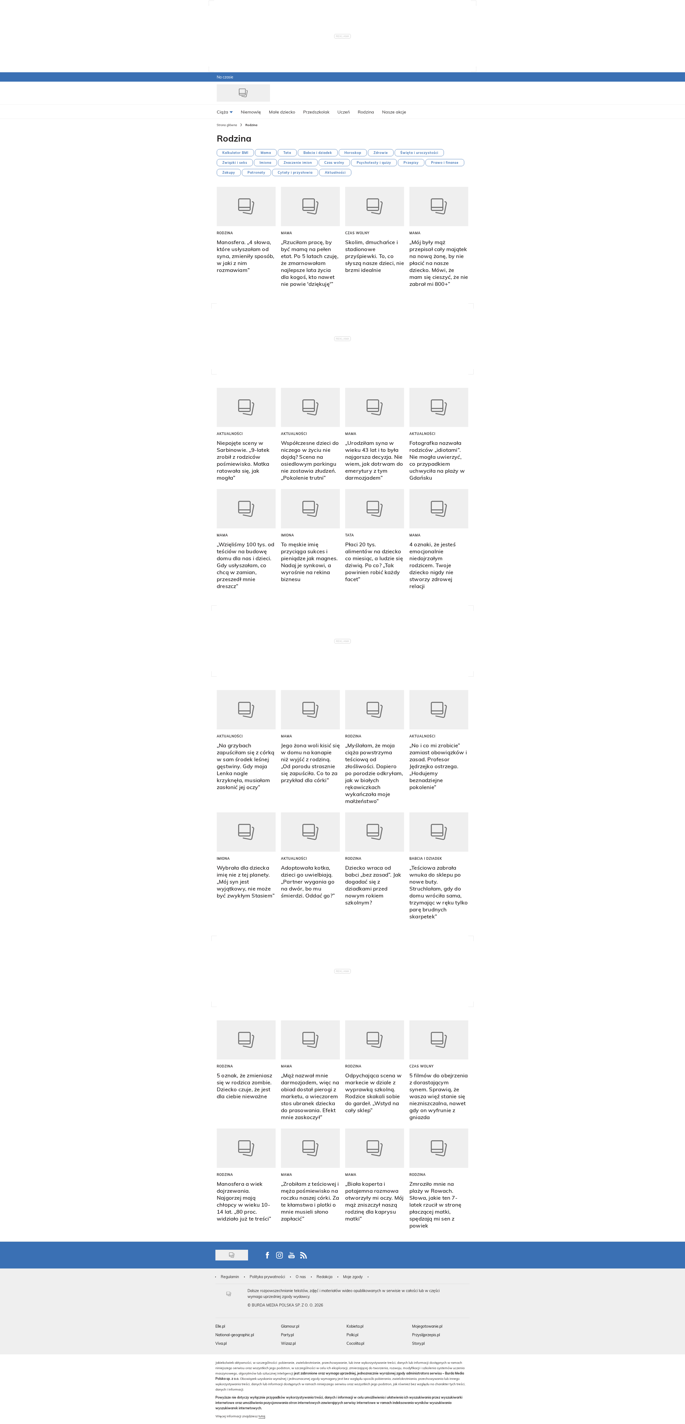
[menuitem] (225, 112)
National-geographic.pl (234, 1334)
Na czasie (225, 76)
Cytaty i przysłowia (295, 172)
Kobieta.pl (355, 1326)
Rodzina (225, 233)
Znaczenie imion (298, 162)
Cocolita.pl (355, 1343)
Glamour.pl (290, 1326)
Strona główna (227, 125)
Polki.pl (352, 1334)
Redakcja (324, 1276)
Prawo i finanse (445, 162)
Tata (287, 152)
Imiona (265, 162)
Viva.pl (221, 1343)
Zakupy (228, 172)
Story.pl (418, 1343)
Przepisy (411, 162)
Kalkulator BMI (235, 152)
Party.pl (287, 1334)
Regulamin (230, 1276)
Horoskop (352, 152)
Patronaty (256, 172)
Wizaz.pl (288, 1343)
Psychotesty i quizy (374, 162)
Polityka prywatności (267, 1276)
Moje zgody (353, 1276)
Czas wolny (334, 162)
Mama (266, 152)
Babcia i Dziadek (425, 858)
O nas (301, 1276)
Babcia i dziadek (317, 152)
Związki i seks (234, 162)
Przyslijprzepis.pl (426, 1334)
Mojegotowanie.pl (427, 1326)
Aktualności (335, 172)
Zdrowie (381, 152)
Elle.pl (220, 1326)
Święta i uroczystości (419, 152)
